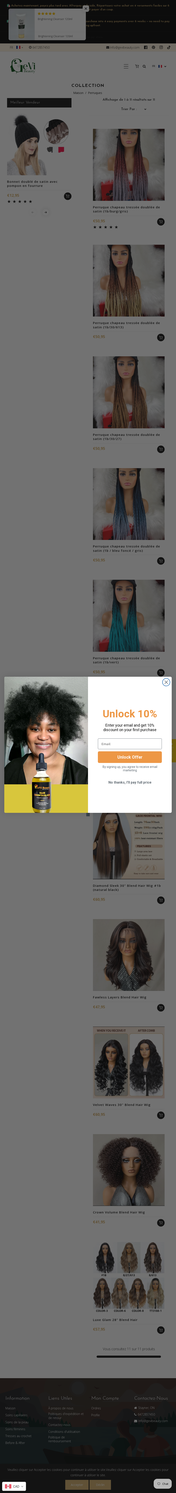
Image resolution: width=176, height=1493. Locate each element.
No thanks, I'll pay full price (130, 782)
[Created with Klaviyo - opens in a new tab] (88, 814)
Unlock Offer (130, 757)
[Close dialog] (166, 682)
